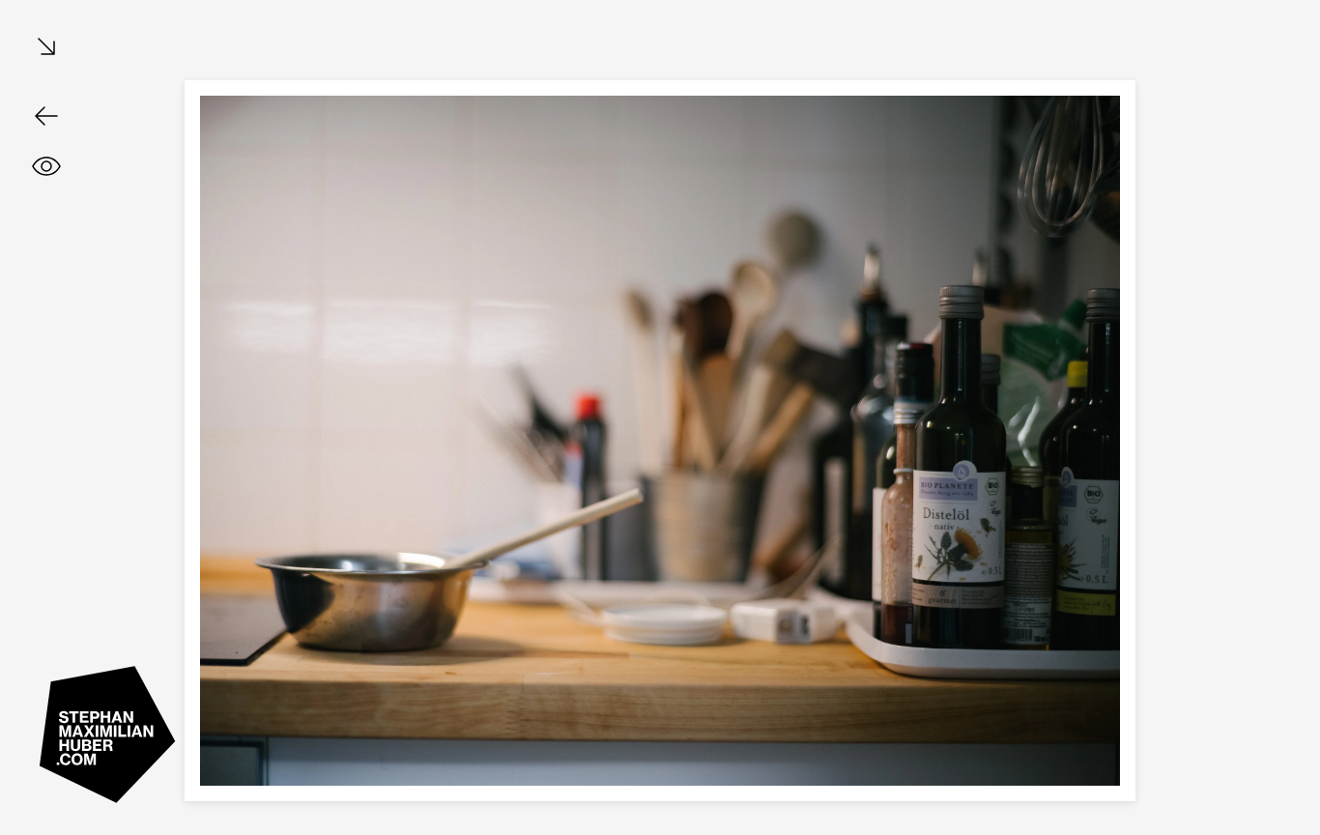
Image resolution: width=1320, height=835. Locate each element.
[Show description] (46, 166)
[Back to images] (46, 116)
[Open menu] (46, 48)
